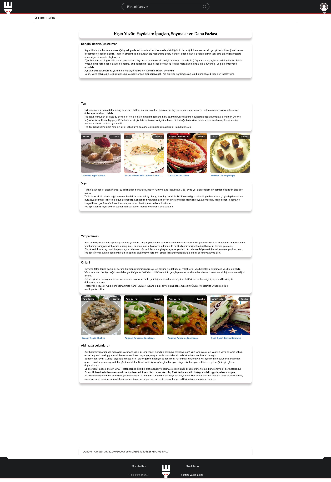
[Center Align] (205, 5)
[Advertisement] (165, 90)
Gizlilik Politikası (138, 475)
